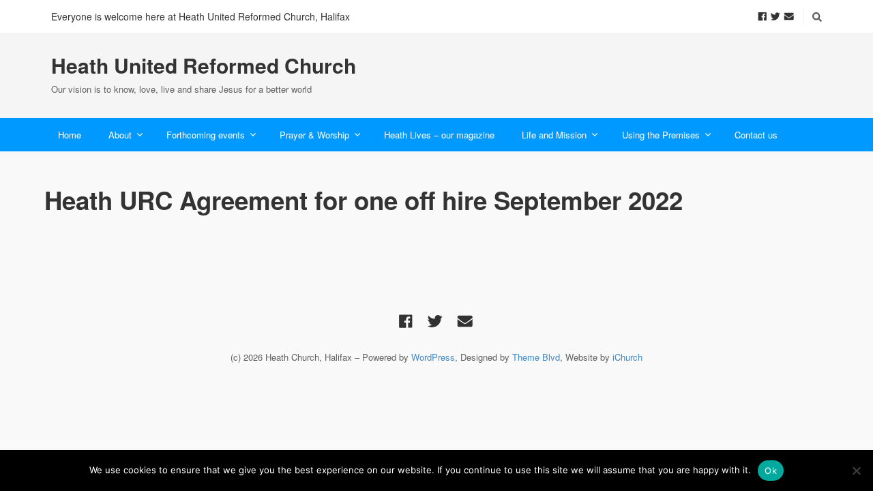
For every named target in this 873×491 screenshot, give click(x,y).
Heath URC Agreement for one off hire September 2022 (363, 200)
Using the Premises (661, 134)
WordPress (433, 357)
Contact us (756, 134)
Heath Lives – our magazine (439, 134)
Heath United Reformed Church (203, 65)
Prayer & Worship (314, 134)
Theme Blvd (536, 357)
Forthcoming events (205, 134)
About (120, 134)
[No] (856, 470)
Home (69, 134)
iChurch (627, 357)
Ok (771, 470)
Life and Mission (554, 134)
